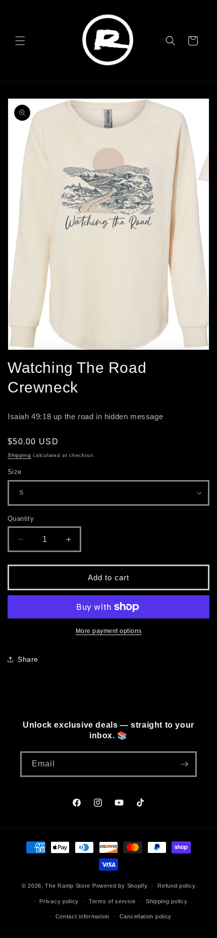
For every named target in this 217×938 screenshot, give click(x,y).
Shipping (19, 455)
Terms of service (112, 901)
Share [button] (28, 659)
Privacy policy (59, 901)
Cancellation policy (146, 916)
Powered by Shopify (120, 886)
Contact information (83, 916)
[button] (20, 41)
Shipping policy (167, 901)
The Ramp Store (67, 886)
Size (15, 472)
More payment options (109, 631)
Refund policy (176, 886)
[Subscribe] (184, 764)
